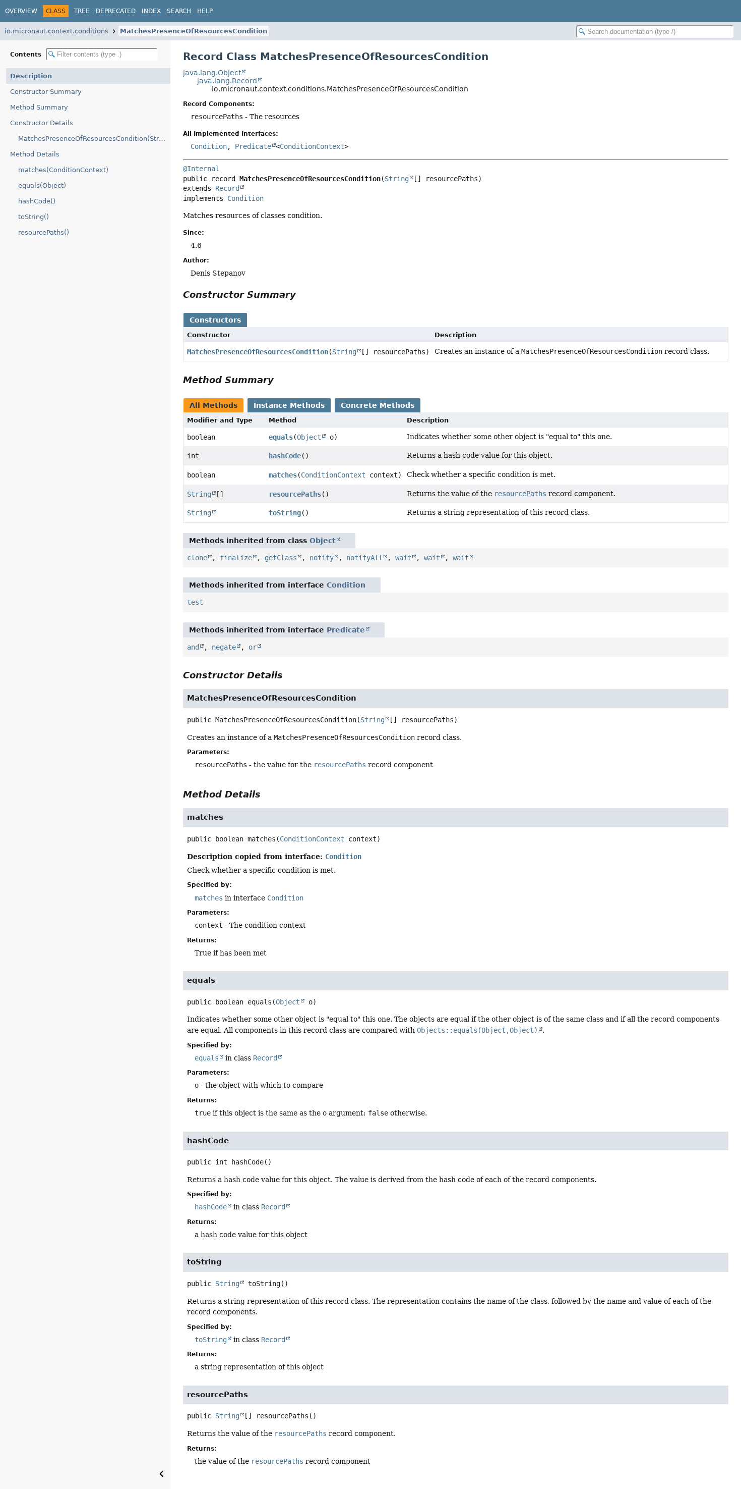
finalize (236, 558)
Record (227, 188)
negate (224, 647)
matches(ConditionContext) (63, 170)
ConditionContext (312, 146)
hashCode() (36, 201)
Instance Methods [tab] (289, 405)
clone (197, 558)
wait (403, 558)
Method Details (34, 154)
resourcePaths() (43, 232)
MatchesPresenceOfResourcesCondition (193, 31)
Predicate (253, 146)
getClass (281, 558)
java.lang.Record (227, 81)
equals (281, 437)
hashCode (285, 456)
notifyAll (364, 558)
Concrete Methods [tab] (377, 405)
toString (285, 513)
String (397, 179)
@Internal (201, 169)
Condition (209, 146)
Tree (82, 11)
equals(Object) (42, 185)
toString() (33, 217)
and (193, 647)
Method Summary (39, 107)
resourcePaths (295, 494)
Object (309, 437)
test (195, 602)
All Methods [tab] (213, 405)
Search (179, 11)
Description (31, 76)
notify (322, 558)
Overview (21, 11)
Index (151, 11)
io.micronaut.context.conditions (56, 31)
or (253, 647)
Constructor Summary (46, 91)
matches (283, 475)
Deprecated (116, 11)
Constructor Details (41, 123)
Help (205, 11)
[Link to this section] (303, 294)
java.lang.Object (212, 73)
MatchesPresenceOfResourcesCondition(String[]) (94, 138)
